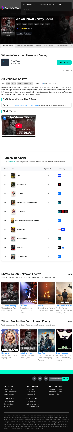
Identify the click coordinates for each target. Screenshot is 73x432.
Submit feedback (33, 406)
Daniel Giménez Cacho (21, 105)
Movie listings (9, 394)
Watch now (64, 62)
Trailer (20, 33)
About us (7, 406)
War (42, 24)
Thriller (36, 24)
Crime (18, 24)
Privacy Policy (39, 428)
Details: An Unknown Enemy (24, 45)
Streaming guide (55, 389)
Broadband (31, 394)
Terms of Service (29, 428)
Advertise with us (33, 404)
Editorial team (9, 402)
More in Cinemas (49, 45)
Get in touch (31, 402)
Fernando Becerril (34, 105)
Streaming (30, 389)
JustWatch (68, 70)
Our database (9, 404)
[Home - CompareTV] (10, 8)
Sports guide (54, 394)
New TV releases (10, 392)
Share (28, 33)
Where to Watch (8, 45)
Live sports (8, 389)
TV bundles (31, 392)
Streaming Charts (62, 45)
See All (70, 274)
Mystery (31, 24)
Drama (24, 24)
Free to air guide (55, 392)
